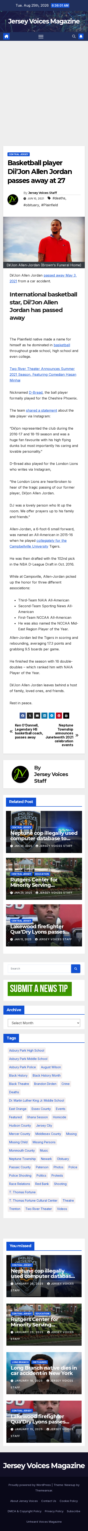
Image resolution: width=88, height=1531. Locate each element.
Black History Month (47, 1075)
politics (41, 1175)
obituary (63, 1159)
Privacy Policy (54, 1511)
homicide (59, 1117)
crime (66, 1084)
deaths (14, 1092)
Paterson (42, 1167)
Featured (15, 1117)
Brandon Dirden (45, 1084)
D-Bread (36, 392)
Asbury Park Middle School (28, 1059)
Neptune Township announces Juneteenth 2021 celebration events (59, 735)
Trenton (14, 1209)
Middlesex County (48, 1134)
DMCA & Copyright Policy (24, 1511)
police (73, 1167)
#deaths (59, 198)
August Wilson (51, 1067)
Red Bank (42, 1184)
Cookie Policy (69, 1501)
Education (42, 874)
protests (57, 1175)
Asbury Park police (22, 1067)
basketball (62, 345)
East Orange (17, 1109)
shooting (60, 1184)
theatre (68, 1200)
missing (71, 1134)
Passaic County (20, 1167)
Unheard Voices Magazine (44, 1521)
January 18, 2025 (29, 1380)
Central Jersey (18, 154)
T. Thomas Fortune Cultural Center (33, 1200)
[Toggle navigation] (41, 37)
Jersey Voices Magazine (44, 21)
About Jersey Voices (24, 1501)
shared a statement (41, 410)
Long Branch (20, 1362)
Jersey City (44, 1125)
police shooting (20, 1175)
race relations (19, 1184)
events (60, 1109)
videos (62, 1209)
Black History (18, 1075)
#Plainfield (49, 205)
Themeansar (43, 1490)
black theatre (19, 1084)
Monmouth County (22, 1150)
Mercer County (19, 1134)
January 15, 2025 (29, 1429)
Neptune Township (22, 1159)
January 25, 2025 (29, 1332)
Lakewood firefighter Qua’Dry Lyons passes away (37, 931)
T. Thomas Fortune (22, 1192)
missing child (18, 1142)
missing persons (44, 1142)
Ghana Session (37, 1117)
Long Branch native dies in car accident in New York (44, 1370)
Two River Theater (38, 1209)
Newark (46, 1159)
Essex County (41, 1109)
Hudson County (20, 1125)
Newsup (70, 1485)
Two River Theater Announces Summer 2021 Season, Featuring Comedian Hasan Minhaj (43, 374)
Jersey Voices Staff (42, 193)
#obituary (31, 205)
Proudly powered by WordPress (30, 1485)
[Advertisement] (44, 87)
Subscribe (73, 1511)
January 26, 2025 (29, 1283)
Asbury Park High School (26, 1050)
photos (58, 1167)
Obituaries (40, 1362)
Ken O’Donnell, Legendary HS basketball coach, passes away (29, 731)
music (44, 1150)
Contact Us (48, 1501)
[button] (74, 36)
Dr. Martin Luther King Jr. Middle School (36, 1100)
